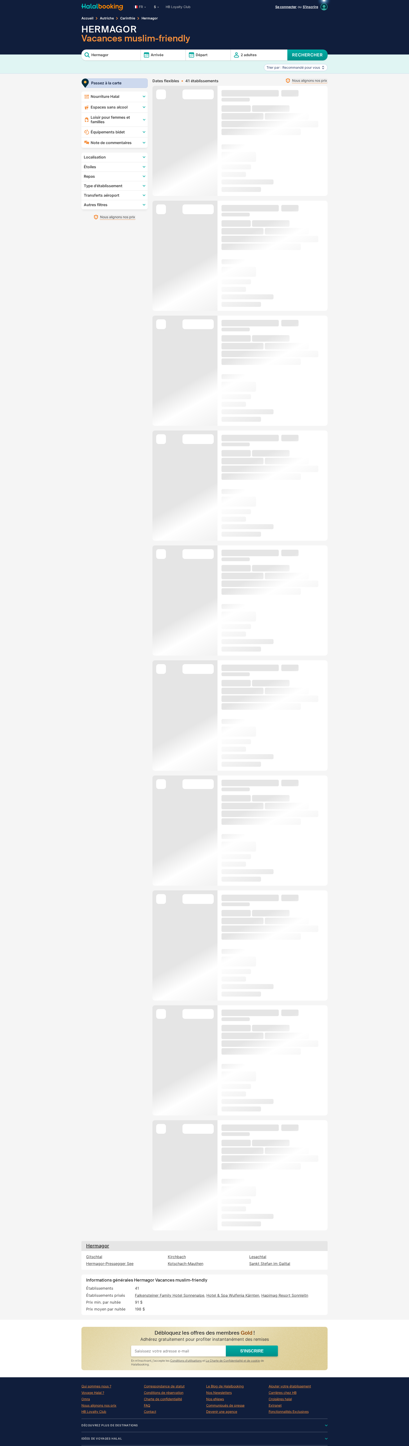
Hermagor (97, 1246)
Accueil (87, 18)
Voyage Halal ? (92, 1393)
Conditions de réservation (163, 1393)
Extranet (275, 1405)
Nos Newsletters (219, 1393)
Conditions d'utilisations (186, 1360)
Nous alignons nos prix (98, 1405)
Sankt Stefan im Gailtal (269, 1263)
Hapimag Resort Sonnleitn (284, 1295)
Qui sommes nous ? (96, 1386)
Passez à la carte (106, 83)
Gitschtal (94, 1257)
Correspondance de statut (164, 1386)
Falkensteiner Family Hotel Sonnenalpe (169, 1295)
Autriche (107, 18)
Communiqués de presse (225, 1405)
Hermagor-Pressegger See (109, 1263)
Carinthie (127, 18)
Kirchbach (177, 1257)
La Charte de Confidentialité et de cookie (233, 1360)
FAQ (147, 1405)
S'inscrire (310, 7)
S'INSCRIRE (251, 1351)
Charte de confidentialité (163, 1399)
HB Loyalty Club (178, 7)
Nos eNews (215, 1399)
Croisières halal (280, 1399)
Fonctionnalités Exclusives (289, 1412)
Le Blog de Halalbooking (225, 1386)
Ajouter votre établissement (290, 1386)
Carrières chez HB (283, 1393)
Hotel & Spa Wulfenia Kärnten (232, 1295)
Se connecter (286, 7)
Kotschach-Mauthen (185, 1263)
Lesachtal (257, 1257)
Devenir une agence (221, 1412)
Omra (85, 1399)
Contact (150, 1412)
